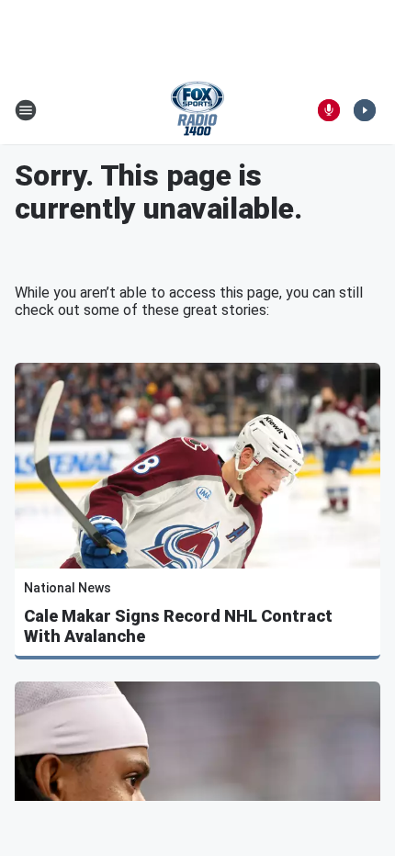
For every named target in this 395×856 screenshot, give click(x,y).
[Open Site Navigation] (26, 110)
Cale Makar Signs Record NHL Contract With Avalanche (178, 626)
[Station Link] (197, 110)
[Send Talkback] (329, 110)
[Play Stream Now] (365, 110)
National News (67, 587)
